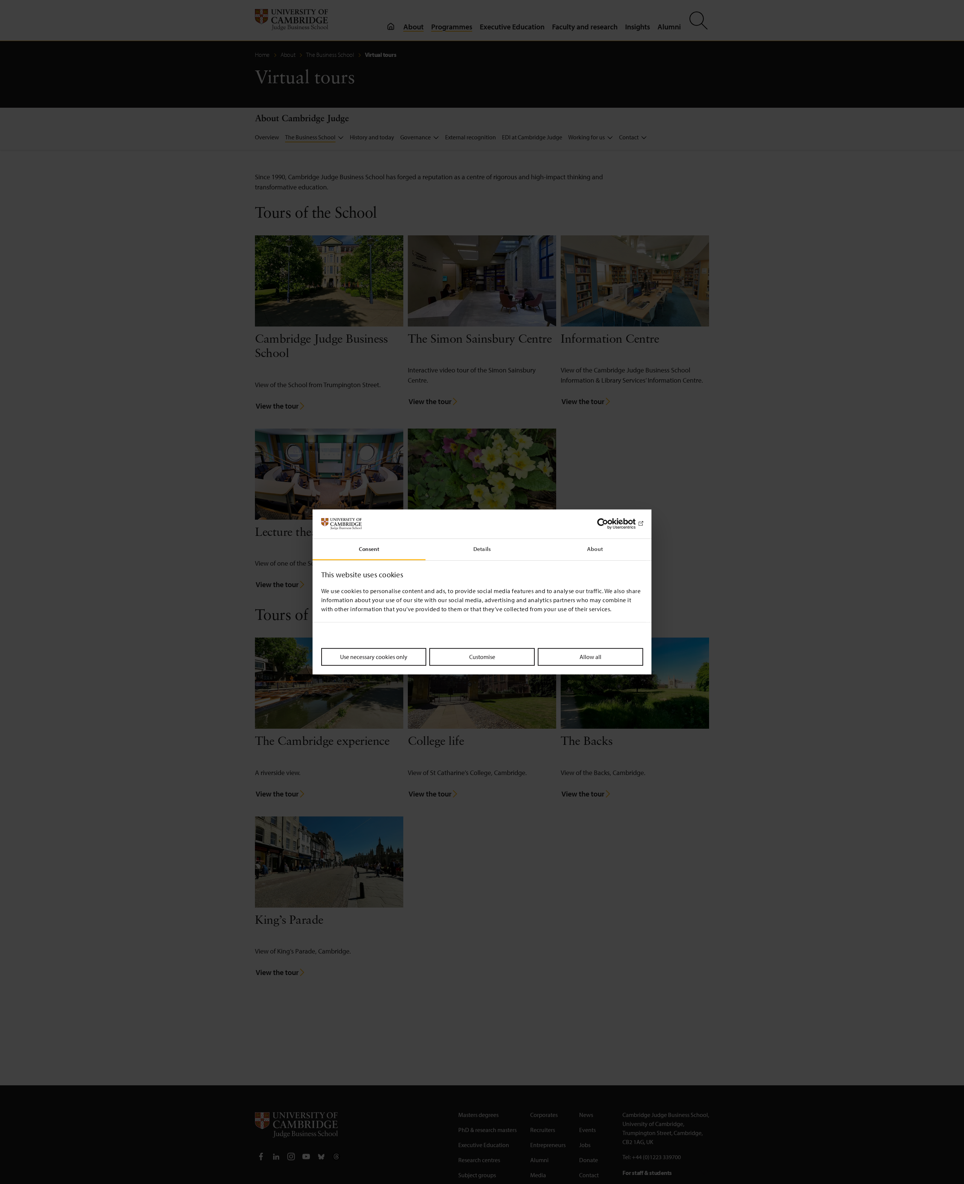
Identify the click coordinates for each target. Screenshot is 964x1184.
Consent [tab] (369, 548)
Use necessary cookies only (373, 656)
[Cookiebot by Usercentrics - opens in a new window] (610, 523)
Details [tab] (482, 548)
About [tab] (595, 548)
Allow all (590, 656)
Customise (482, 656)
